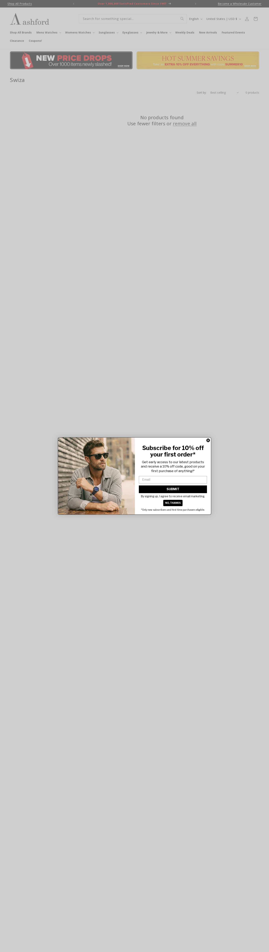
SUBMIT (173, 489)
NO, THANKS (173, 502)
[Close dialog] (208, 440)
